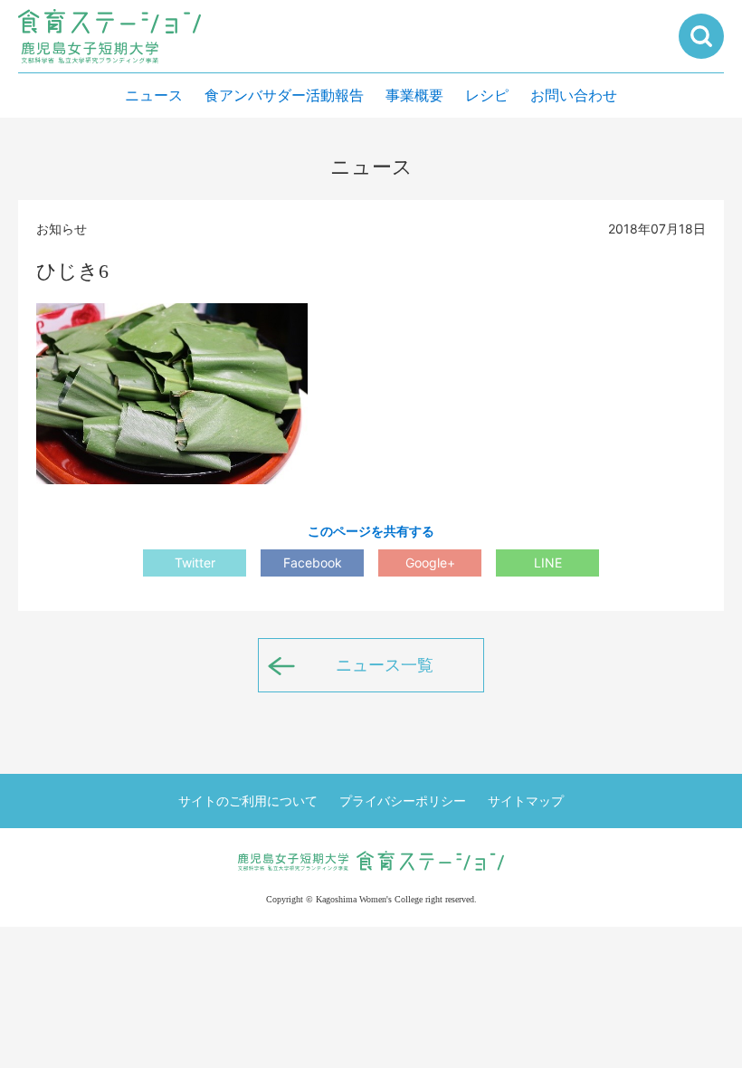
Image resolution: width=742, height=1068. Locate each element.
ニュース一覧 (384, 664)
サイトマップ (526, 800)
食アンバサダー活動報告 (284, 95)
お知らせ (61, 228)
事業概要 (414, 95)
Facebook (312, 562)
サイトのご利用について (248, 800)
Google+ (430, 562)
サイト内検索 (701, 36)
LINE (548, 562)
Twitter (195, 562)
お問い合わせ (573, 95)
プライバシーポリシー (402, 800)
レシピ (487, 95)
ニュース (154, 95)
